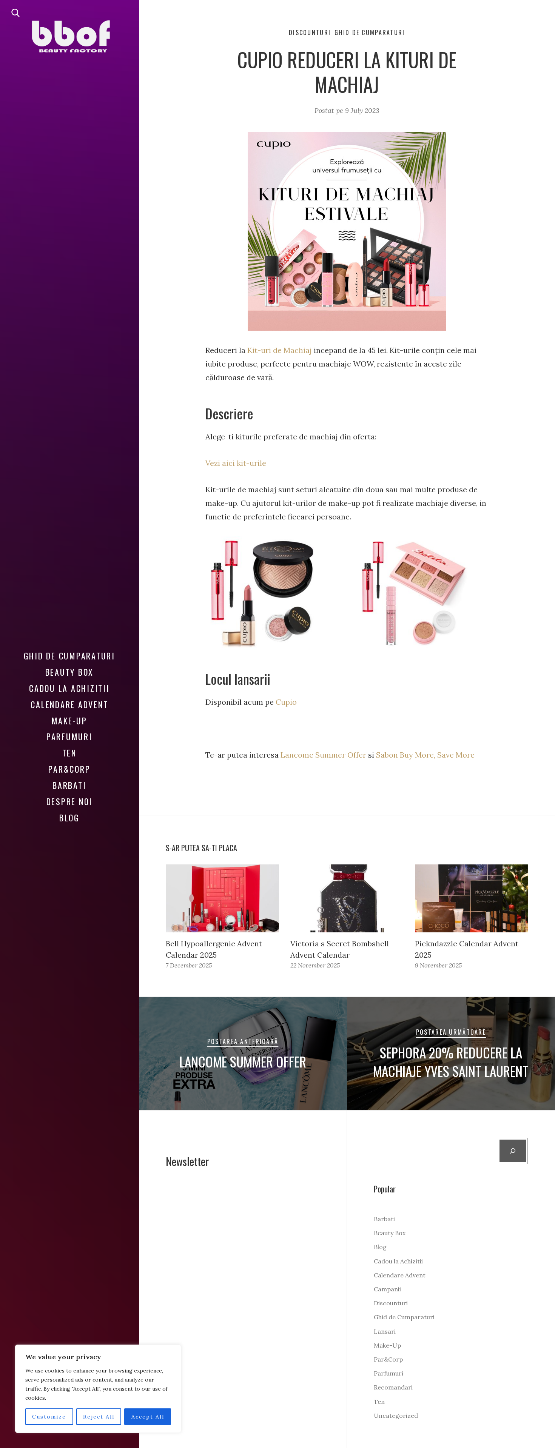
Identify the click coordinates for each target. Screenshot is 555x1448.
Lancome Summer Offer (323, 754)
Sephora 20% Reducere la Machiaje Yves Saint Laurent (451, 1062)
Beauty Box (69, 672)
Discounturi (310, 32)
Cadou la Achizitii (69, 688)
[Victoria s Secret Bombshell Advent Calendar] (347, 898)
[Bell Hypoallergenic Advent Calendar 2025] (222, 898)
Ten (69, 753)
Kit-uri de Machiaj (279, 350)
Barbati (69, 785)
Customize (49, 1416)
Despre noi (69, 801)
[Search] (512, 1151)
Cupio (285, 702)
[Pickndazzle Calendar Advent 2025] (471, 898)
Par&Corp (69, 769)
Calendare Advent (69, 704)
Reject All (98, 1416)
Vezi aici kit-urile (235, 463)
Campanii (387, 1289)
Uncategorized (396, 1415)
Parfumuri (69, 736)
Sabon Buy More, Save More (425, 754)
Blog (69, 818)
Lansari (385, 1331)
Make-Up (69, 721)
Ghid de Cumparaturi (69, 656)
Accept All (147, 1416)
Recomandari (393, 1387)
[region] (98, 1389)
